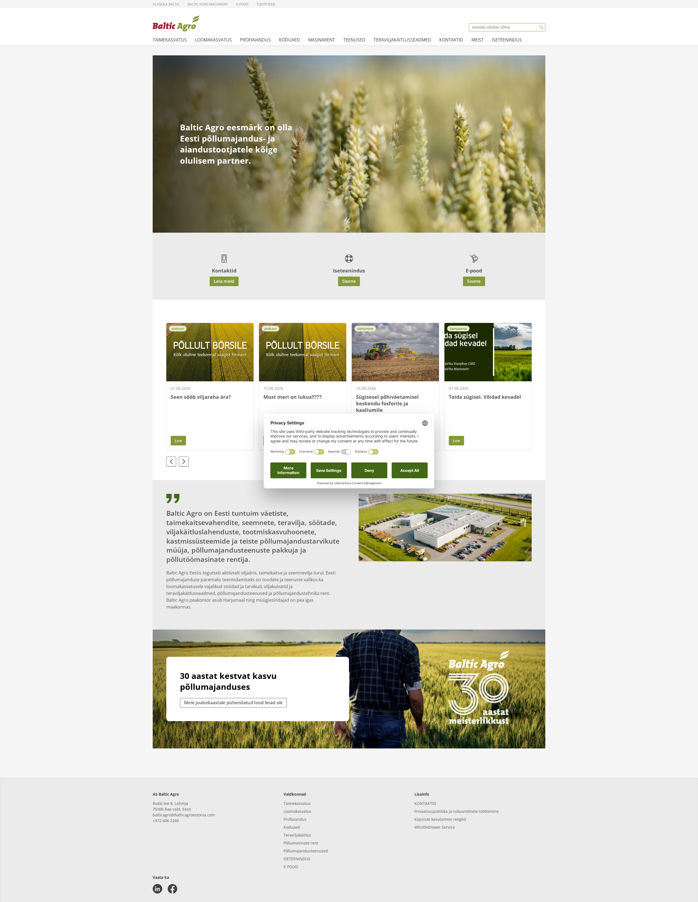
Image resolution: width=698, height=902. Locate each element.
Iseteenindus (507, 40)
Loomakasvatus (213, 40)
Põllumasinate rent (301, 843)
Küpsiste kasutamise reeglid (440, 819)
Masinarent (321, 40)
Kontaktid (451, 40)
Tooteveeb (266, 4)
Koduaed (289, 40)
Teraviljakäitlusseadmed (402, 40)
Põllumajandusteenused (306, 850)
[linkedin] (157, 889)
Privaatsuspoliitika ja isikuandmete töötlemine (456, 811)
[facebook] (172, 889)
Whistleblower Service (434, 827)
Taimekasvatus (170, 40)
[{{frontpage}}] (176, 23)
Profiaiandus (255, 40)
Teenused (354, 40)
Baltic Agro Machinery (208, 4)
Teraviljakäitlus (297, 835)
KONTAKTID (425, 803)
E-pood (242, 4)
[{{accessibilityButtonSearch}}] (541, 27)
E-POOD (291, 866)
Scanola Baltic (166, 4)
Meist (477, 40)
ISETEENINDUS (297, 858)
